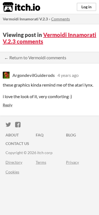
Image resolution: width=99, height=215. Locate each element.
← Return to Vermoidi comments (35, 57)
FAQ (39, 135)
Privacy (72, 162)
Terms (41, 162)
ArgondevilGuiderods (33, 75)
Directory (14, 162)
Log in (86, 6)
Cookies (12, 172)
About (12, 135)
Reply (7, 105)
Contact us (17, 143)
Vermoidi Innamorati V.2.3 (25, 19)
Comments (60, 19)
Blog (71, 135)
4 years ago (68, 75)
